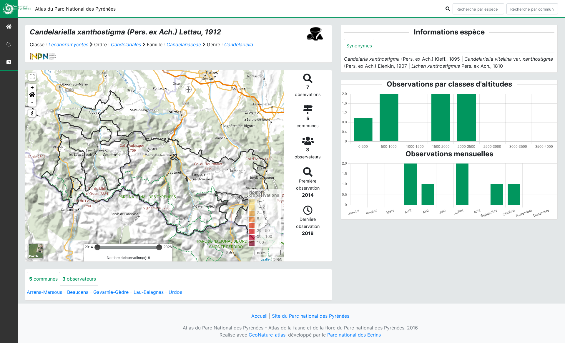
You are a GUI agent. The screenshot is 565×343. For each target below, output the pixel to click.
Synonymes (359, 46)
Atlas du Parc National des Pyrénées (75, 9)
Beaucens (77, 292)
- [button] (32, 103)
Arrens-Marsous (44, 292)
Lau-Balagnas (149, 292)
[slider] (97, 247)
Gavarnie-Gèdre (111, 292)
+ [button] (32, 87)
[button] (32, 95)
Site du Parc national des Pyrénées (310, 316)
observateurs (79, 279)
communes (43, 279)
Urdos (175, 292)
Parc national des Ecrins (354, 335)
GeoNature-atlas (267, 335)
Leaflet (265, 259)
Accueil (259, 316)
